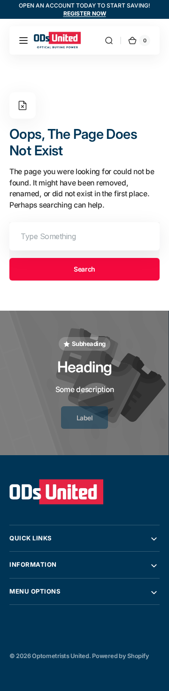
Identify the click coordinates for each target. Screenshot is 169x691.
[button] (23, 40)
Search (84, 269)
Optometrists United (60, 655)
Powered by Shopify (120, 655)
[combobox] (84, 236)
